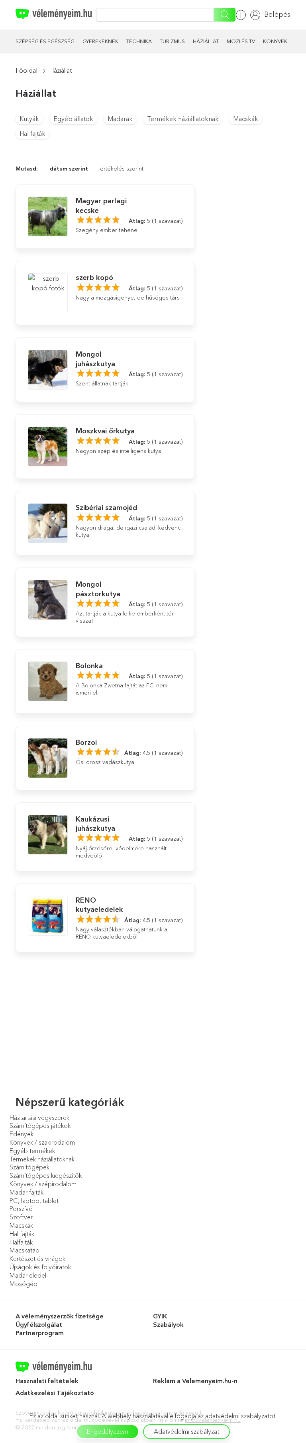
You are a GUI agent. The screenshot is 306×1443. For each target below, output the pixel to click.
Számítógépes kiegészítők (46, 1175)
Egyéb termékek (32, 1151)
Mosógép (23, 1284)
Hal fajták (32, 133)
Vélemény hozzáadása (243, 15)
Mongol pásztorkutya (98, 589)
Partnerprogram (40, 1333)
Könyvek (275, 41)
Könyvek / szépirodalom (43, 1184)
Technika (139, 41)
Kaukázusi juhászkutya (95, 824)
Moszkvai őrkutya (105, 431)
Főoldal (26, 70)
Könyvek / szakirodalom (42, 1142)
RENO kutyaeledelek (99, 905)
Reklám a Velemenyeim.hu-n (195, 1381)
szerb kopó (94, 277)
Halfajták (21, 1242)
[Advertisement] (248, 193)
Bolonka (89, 665)
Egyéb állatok (73, 119)
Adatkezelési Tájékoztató (56, 1393)
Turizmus (172, 41)
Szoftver (21, 1217)
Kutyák (29, 119)
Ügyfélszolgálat (39, 1324)
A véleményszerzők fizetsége (60, 1316)
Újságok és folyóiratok (40, 1267)
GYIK (160, 1316)
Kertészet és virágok (37, 1258)
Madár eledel (28, 1275)
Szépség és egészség (45, 41)
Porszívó (21, 1209)
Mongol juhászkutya (95, 359)
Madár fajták (26, 1192)
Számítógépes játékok (40, 1125)
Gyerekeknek (100, 41)
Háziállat (206, 41)
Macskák (245, 119)
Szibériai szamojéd (106, 507)
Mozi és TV (241, 41)
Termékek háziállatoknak (183, 119)
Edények (21, 1134)
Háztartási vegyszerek (39, 1117)
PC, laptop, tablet (34, 1201)
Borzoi (86, 742)
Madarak (120, 119)
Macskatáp (24, 1250)
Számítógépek (29, 1167)
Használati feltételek (47, 1381)
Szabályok (168, 1324)
